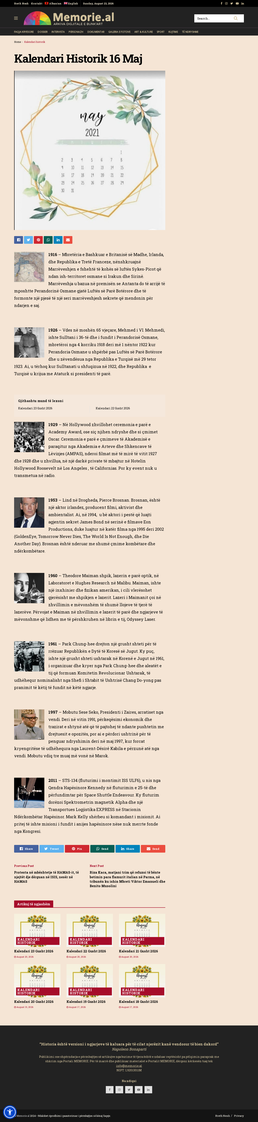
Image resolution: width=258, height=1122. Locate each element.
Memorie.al (23, 1115)
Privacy (239, 1116)
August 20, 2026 (24, 956)
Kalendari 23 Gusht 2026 (35, 408)
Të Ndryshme (190, 32)
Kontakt (36, 3)
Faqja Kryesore (24, 32)
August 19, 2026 (24, 1007)
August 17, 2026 (77, 1007)
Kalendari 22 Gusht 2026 (113, 408)
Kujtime (173, 32)
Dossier (43, 32)
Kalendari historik (34, 41)
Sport (160, 32)
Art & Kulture (143, 32)
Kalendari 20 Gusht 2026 (34, 1001)
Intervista (58, 32)
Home (17, 41)
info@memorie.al (129, 1066)
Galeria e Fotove (119, 32)
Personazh (76, 32)
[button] (10, 1112)
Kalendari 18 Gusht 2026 (138, 1001)
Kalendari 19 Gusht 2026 (86, 1001)
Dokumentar (95, 32)
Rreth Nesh (21, 3)
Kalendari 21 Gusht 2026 (138, 951)
